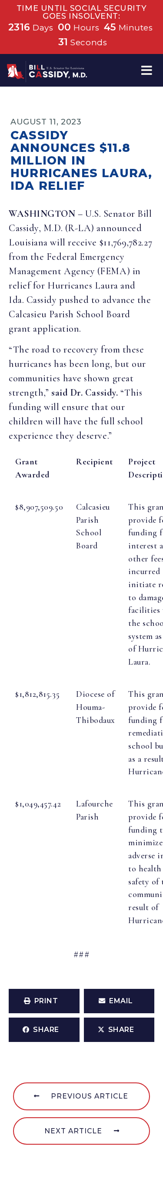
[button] (146, 70)
